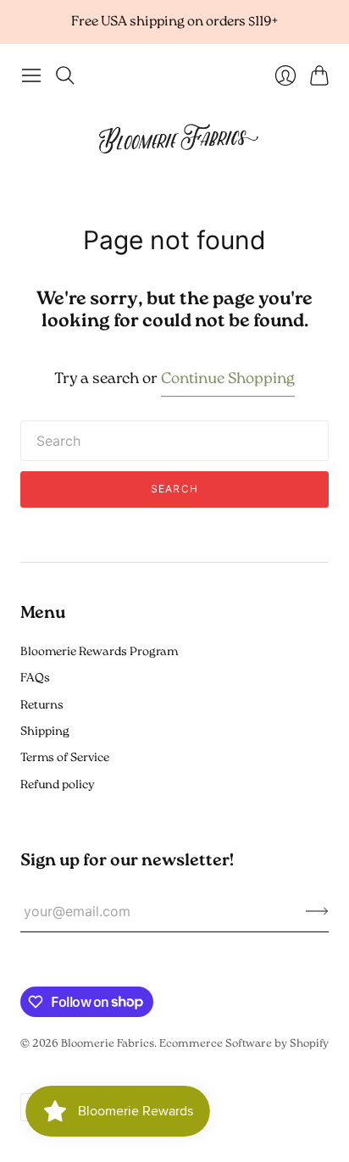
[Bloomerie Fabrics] (174, 138)
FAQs (35, 678)
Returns (42, 705)
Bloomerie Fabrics (107, 1043)
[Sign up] (317, 911)
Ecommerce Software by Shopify (244, 1043)
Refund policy (57, 785)
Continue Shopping (228, 379)
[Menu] (31, 75)
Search (174, 488)
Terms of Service (64, 758)
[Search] (65, 75)
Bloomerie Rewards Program (99, 652)
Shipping (44, 732)
